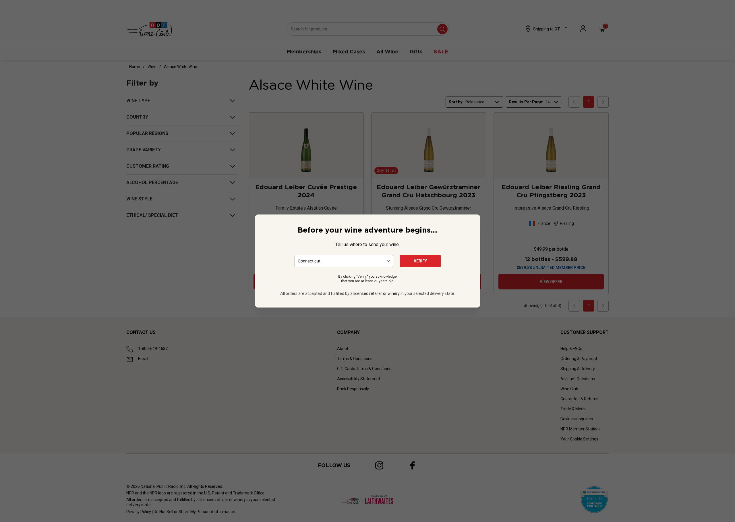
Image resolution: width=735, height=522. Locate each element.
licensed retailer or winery (376, 293)
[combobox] (344, 261)
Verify (420, 261)
